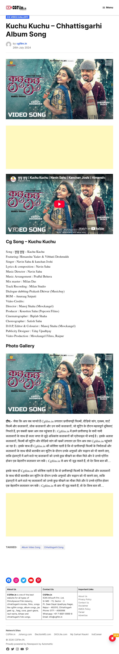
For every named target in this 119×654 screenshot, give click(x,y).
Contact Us (83, 603)
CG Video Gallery (17, 17)
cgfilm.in (22, 43)
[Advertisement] (59, 147)
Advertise (82, 615)
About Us (82, 596)
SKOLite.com (60, 634)
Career (81, 612)
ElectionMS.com (43, 634)
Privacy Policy (84, 599)
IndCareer (97, 634)
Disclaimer (83, 606)
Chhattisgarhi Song (54, 547)
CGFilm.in (10, 634)
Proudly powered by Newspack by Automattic (29, 644)
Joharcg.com (25, 634)
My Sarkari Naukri (79, 634)
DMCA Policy (84, 609)
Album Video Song (31, 547)
